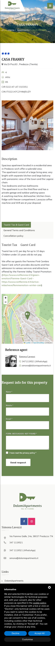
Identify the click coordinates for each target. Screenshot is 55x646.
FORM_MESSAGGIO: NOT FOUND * (21, 434)
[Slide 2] (15, 146)
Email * (9, 419)
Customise (27, 639)
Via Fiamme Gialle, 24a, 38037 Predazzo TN (31, 536)
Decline (15, 633)
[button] (27, 315)
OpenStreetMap (38, 342)
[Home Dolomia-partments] (12, 5)
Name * (9, 392)
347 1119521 (16, 542)
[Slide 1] (13, 146)
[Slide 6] (24, 146)
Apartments (23, 30)
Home (11, 30)
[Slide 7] (26, 146)
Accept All (40, 633)
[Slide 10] (33, 146)
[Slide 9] (31, 146)
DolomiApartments (14, 580)
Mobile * (9, 405)
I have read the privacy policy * (22, 453)
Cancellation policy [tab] (13, 235)
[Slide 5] (22, 146)
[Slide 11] (35, 146)
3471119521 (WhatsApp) (34, 361)
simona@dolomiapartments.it (36, 365)
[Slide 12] (37, 146)
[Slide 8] (28, 146)
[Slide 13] (40, 146)
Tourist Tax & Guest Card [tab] (16, 224)
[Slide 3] (17, 146)
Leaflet (27, 342)
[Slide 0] (10, 146)
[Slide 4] (19, 146)
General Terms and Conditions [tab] (19, 230)
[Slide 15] (44, 146)
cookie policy (39, 603)
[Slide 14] (42, 146)
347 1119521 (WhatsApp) (22, 550)
